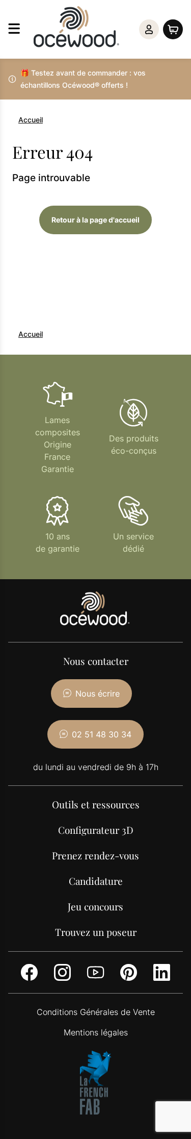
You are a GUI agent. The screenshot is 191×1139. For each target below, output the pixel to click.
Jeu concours (95, 906)
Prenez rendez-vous (95, 855)
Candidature (96, 880)
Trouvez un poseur (96, 931)
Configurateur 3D (95, 829)
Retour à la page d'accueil (95, 219)
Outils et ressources (96, 804)
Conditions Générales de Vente (96, 1012)
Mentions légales (96, 1032)
